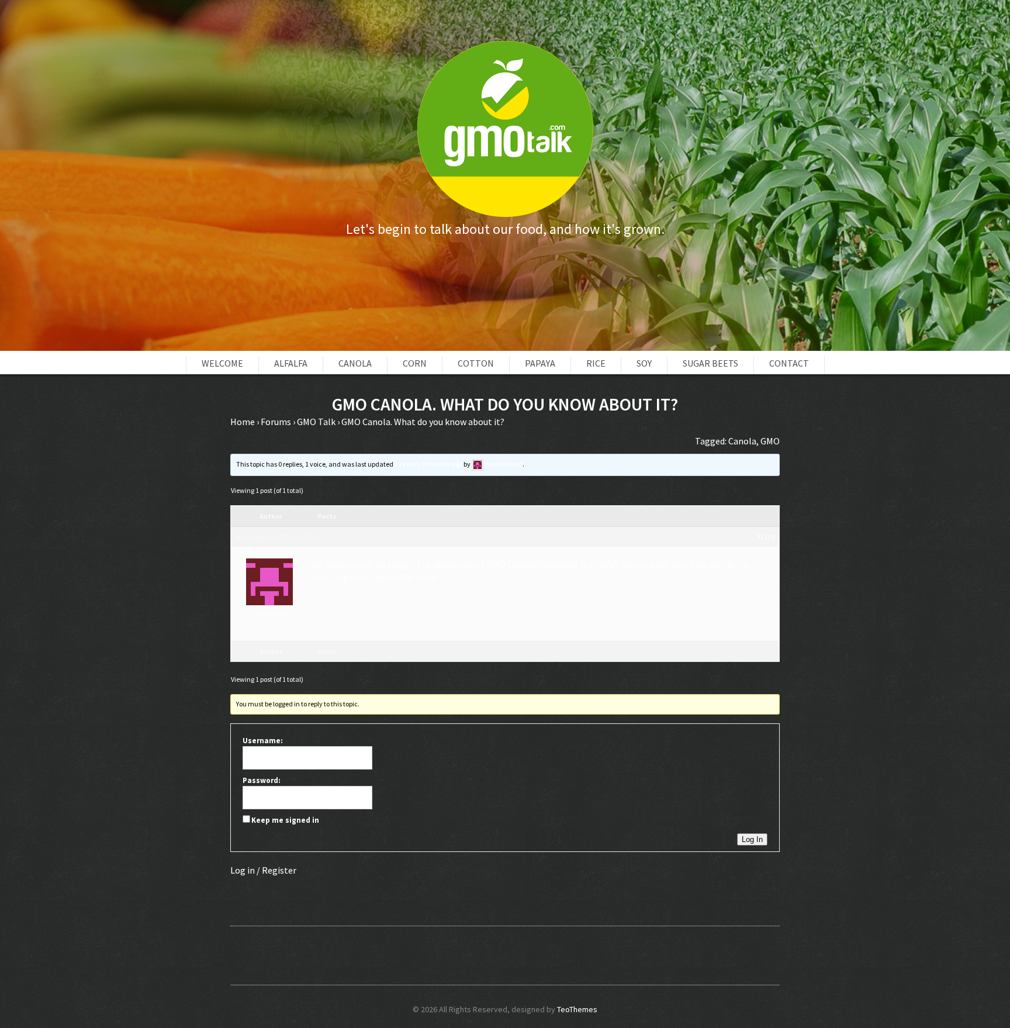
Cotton (476, 363)
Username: (263, 741)
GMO (770, 441)
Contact (789, 363)
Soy (644, 363)
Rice (596, 363)
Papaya (540, 363)
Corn (415, 363)
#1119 (765, 536)
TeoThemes (577, 1009)
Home (242, 421)
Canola (355, 363)
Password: (262, 780)
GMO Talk (316, 421)
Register (279, 870)
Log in (242, 870)
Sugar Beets (710, 363)
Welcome (222, 363)
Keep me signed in (285, 820)
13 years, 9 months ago (428, 464)
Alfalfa (290, 363)
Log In (752, 839)
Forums (276, 421)
